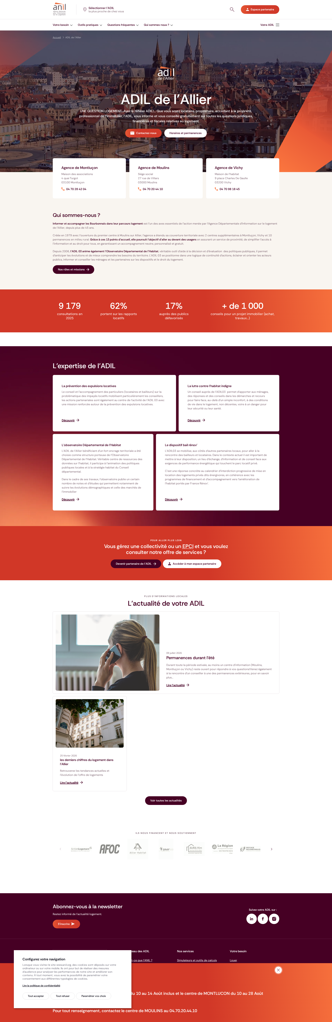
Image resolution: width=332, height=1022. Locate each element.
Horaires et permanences (185, 133)
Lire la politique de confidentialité (41, 985)
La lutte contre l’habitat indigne (210, 386)
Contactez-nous (146, 133)
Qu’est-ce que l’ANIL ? (138, 960)
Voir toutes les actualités (166, 800)
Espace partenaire (262, 9)
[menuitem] (62, 24)
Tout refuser (63, 996)
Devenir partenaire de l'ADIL (134, 564)
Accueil (57, 37)
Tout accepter (36, 996)
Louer (233, 960)
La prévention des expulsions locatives (89, 386)
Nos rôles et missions (71, 269)
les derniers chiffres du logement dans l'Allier (86, 762)
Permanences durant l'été (190, 657)
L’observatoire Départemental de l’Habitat (91, 445)
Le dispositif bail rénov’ (181, 445)
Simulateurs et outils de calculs (197, 960)
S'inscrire (64, 924)
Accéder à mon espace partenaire (194, 564)
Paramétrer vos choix (93, 996)
